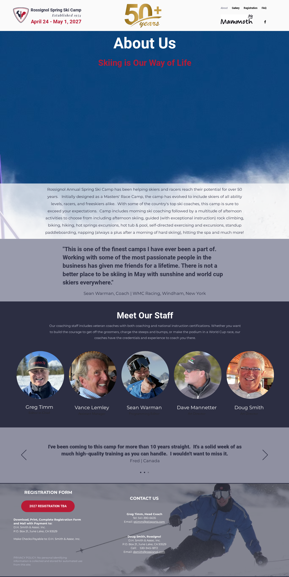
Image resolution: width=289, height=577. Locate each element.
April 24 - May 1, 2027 (56, 22)
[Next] (265, 455)
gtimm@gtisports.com (149, 521)
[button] (48, 506)
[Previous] (23, 455)
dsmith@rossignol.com (149, 551)
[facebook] (265, 22)
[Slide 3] (148, 472)
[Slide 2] (144, 472)
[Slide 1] (140, 472)
